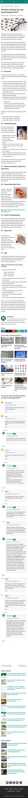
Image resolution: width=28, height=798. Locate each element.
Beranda (6, 788)
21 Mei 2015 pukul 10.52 (10, 418)
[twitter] (8, 331)
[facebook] (3, 331)
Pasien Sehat (13, 795)
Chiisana (7, 450)
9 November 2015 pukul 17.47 (11, 494)
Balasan (5, 430)
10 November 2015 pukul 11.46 (12, 581)
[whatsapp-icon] (20, 782)
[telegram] (24, 331)
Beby (6, 416)
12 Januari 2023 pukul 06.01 (12, 618)
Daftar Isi (18, 791)
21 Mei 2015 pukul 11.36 (11, 436)
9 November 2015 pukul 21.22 (13, 541)
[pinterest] (14, 331)
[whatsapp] (19, 331)
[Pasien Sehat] (14, 2)
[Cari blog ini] (26, 2)
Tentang (11, 788)
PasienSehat (9, 433)
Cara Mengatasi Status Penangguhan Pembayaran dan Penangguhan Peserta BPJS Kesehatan (16, 688)
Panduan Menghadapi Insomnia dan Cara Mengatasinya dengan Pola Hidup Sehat (17, 765)
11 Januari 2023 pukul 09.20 (11, 598)
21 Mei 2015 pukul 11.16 (11, 468)
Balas (6, 411)
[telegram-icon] (17, 782)
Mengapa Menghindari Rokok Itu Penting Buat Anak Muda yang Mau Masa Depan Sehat (16, 771)
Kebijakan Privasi (11, 791)
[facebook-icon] (7, 782)
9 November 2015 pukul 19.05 (13, 524)
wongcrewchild (8, 403)
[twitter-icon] (10, 782)
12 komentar (20, 15)
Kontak (15, 788)
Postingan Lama (22, 665)
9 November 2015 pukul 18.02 (13, 509)
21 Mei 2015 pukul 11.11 (10, 452)
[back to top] (25, 795)
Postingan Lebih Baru (6, 665)
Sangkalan (20, 788)
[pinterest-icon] (14, 782)
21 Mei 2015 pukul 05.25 (10, 405)
